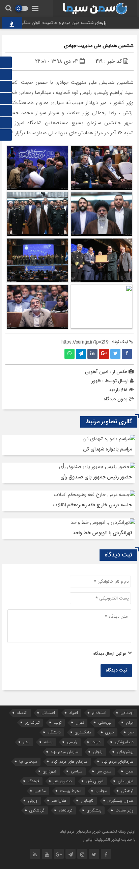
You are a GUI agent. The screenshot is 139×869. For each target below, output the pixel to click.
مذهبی (40, 791)
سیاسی (76, 771)
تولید (57, 722)
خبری (109, 732)
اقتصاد (22, 713)
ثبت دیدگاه (116, 670)
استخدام (99, 713)
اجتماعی (127, 713)
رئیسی (72, 742)
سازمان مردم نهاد (65, 752)
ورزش (32, 800)
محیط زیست (70, 791)
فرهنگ (33, 781)
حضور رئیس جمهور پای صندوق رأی (96, 477)
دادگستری (83, 732)
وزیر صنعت (124, 810)
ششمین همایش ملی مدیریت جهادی (99, 46)
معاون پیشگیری (121, 800)
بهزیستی (105, 722)
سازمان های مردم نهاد (69, 761)
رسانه (48, 742)
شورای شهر (95, 781)
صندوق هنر (62, 781)
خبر (131, 732)
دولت (96, 742)
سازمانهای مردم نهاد (118, 761)
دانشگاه (54, 732)
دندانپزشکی (124, 742)
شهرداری (50, 771)
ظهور (96, 381)
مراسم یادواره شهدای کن (107, 449)
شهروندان (126, 781)
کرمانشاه (66, 810)
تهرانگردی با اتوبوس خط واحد (102, 533)
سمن (130, 771)
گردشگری (37, 810)
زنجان (98, 752)
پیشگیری (94, 810)
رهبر (26, 742)
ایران (130, 722)
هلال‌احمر (59, 800)
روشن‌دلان (125, 752)
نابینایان (87, 800)
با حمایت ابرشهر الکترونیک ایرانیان (109, 839)
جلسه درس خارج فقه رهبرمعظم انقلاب (92, 505)
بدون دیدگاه (116, 399)
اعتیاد (73, 713)
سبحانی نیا (28, 761)
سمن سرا (103, 771)
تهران (80, 722)
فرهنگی (127, 791)
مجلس (101, 791)
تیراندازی (32, 722)
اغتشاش (48, 713)
